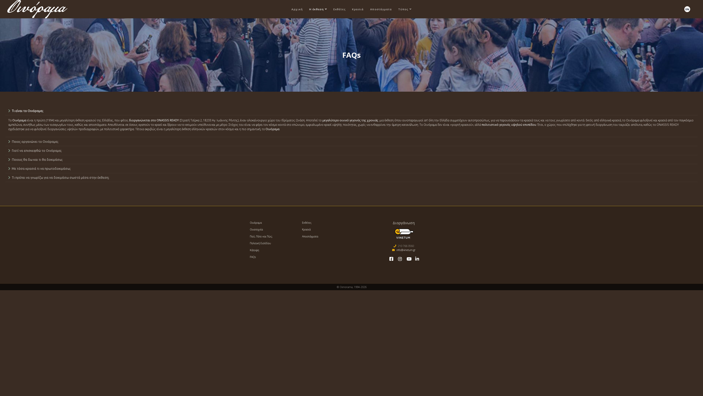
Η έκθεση (316, 9)
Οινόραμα (256, 222)
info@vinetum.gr (406, 250)
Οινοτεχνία (256, 229)
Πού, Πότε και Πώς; (261, 236)
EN (687, 9)
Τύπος (403, 9)
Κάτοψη (254, 250)
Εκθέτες (339, 9)
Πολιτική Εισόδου (260, 243)
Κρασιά (358, 9)
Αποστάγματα (381, 9)
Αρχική (297, 9)
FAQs (253, 257)
